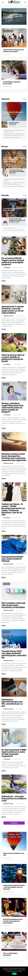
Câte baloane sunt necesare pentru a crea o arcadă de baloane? (14, 131)
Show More (14, 823)
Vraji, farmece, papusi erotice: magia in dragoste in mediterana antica (14, 159)
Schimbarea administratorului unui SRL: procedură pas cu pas (12, 702)
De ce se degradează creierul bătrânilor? (14, 186)
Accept (14, 973)
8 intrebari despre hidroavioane (14, 123)
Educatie (5, 195)
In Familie (6, 837)
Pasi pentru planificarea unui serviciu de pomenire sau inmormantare (12, 921)
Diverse (4, 146)
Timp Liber (11, 63)
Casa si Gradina (14, 239)
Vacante (19, 837)
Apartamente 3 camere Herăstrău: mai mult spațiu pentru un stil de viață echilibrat (12, 309)
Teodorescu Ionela (10, 117)
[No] (26, 971)
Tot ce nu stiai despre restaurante (10, 954)
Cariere (6, 31)
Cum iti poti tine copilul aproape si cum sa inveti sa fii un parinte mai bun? (17, 220)
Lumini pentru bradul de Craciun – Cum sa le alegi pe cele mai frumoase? (14, 887)
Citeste (3, 281)
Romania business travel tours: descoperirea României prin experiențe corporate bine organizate (13, 457)
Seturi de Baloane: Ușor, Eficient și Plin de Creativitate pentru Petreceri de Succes (14, 134)
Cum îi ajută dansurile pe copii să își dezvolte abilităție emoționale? (16, 171)
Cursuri (6, 10)
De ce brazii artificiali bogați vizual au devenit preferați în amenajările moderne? (12, 261)
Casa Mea (6, 239)
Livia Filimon (8, 20)
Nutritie (17, 934)
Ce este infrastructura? (9, 228)
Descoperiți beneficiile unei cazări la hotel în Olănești (12, 558)
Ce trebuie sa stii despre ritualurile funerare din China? (14, 179)
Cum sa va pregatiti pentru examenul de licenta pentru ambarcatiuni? (13, 16)
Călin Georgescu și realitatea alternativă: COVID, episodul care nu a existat (14, 183)
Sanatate (6, 384)
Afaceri (6, 934)
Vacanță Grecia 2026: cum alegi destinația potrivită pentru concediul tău (13, 654)
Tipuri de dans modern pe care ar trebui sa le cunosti (13, 50)
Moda (5, 335)
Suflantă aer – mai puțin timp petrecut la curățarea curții (13, 798)
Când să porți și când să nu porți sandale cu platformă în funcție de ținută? (12, 358)
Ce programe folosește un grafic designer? (12, 209)
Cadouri (6, 834)
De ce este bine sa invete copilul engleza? (14, 230)
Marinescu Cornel (8, 316)
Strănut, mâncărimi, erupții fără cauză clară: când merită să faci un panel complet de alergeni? (12, 407)
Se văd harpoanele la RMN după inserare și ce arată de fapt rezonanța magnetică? (13, 752)
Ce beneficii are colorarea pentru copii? (11, 83)
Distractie (5, 99)
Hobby (11, 10)
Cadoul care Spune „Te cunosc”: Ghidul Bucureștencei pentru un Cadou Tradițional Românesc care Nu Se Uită (13, 509)
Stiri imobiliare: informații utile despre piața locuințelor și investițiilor (13, 605)
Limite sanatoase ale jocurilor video (12, 137)
